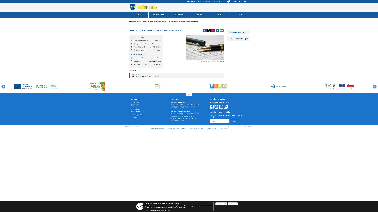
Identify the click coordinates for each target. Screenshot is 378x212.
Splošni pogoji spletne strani (157, 128)
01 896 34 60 (136, 111)
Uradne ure (174, 99)
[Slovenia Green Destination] (97, 86)
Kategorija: (137, 44)
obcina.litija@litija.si (218, 1)
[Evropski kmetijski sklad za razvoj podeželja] (339, 86)
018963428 (157, 64)
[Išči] (245, 1)
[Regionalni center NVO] (278, 86)
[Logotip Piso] (218, 86)
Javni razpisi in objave (160, 21)
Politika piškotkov (212, 128)
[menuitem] (138, 15)
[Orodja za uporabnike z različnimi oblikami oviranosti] (229, 1)
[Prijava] (239, 1)
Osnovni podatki (137, 99)
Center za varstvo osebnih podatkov (177, 128)
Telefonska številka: (140, 64)
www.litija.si (134, 117)
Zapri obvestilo (233, 204)
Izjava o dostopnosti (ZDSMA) (196, 128)
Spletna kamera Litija (237, 32)
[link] (205, 30)
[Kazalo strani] (235, 1)
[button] (3, 87)
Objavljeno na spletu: (141, 41)
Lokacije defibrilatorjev (238, 39)
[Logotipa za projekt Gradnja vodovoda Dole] (36, 86)
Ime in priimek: (138, 58)
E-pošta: (137, 61)
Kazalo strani (223, 128)
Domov (139, 21)
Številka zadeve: (139, 50)
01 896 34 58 (136, 109)
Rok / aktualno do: (140, 47)
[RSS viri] (226, 106)
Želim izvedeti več (221, 204)
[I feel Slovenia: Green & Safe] (157, 86)
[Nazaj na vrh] (189, 94)
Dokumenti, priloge (135, 71)
